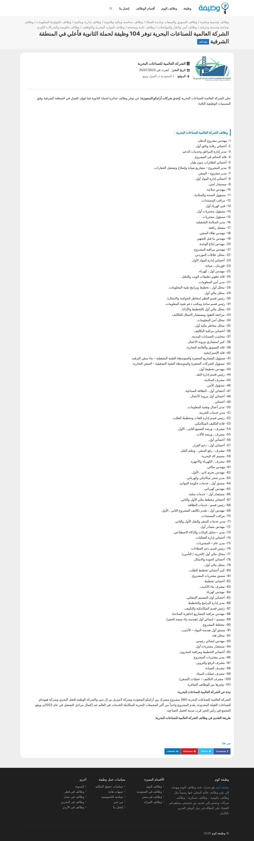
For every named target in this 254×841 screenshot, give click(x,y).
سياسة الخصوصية (112, 797)
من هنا (226, 743)
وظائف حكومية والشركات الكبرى (58, 27)
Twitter (204, 751)
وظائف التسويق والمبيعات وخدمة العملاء (171, 22)
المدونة (79, 786)
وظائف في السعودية (149, 791)
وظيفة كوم (222, 787)
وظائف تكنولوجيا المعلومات (53, 22)
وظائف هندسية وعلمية (214, 22)
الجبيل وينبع (150, 76)
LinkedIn (171, 751)
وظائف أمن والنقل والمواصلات (177, 27)
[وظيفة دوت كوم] (213, 8)
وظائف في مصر (152, 797)
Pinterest (188, 751)
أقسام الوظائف (145, 8)
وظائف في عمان (74, 797)
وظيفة (187, 8)
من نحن (118, 802)
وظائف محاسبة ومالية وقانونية (123, 22)
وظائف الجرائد (153, 802)
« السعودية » (166, 76)
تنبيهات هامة (115, 791)
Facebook (221, 751)
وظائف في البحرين (72, 802)
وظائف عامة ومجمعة (141, 27)
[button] (111, 8)
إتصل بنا (124, 8)
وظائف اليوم (169, 8)
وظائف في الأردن (73, 807)
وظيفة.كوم (218, 833)
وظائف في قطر (74, 791)
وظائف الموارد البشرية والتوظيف (103, 27)
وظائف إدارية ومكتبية (87, 22)
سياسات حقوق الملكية (109, 786)
